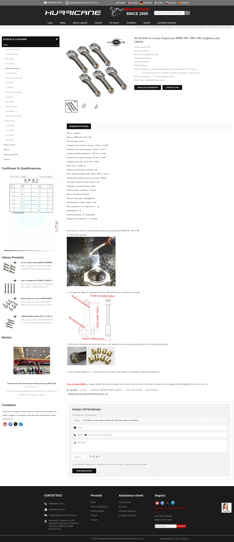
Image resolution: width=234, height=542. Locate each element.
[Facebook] (10, 424)
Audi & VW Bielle (12, 54)
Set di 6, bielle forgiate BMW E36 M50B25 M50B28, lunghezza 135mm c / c (37, 262)
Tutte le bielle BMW (76, 384)
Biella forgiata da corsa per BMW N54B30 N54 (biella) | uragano (37, 298)
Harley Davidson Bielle (13, 92)
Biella (62, 23)
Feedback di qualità (127, 515)
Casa (50, 23)
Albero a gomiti (80, 23)
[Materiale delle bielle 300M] (30, 212)
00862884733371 (55, 3)
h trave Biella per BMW (134, 390)
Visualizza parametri (147, 87)
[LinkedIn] (21, 424)
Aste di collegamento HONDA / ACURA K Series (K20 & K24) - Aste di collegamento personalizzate (37, 280)
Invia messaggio (84, 471)
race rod (83, 390)
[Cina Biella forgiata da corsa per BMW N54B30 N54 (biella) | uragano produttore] (10, 305)
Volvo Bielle (10, 135)
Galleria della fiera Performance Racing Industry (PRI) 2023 (30, 383)
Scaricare (123, 507)
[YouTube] (5, 424)
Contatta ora (172, 87)
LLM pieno (184, 539)
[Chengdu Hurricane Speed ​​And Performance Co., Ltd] (98, 12)
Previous (3, 205)
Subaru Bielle (10, 121)
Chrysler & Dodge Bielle (14, 78)
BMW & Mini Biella (164, 27)
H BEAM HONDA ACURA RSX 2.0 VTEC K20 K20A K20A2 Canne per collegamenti (37, 316)
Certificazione (125, 502)
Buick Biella (10, 64)
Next (58, 205)
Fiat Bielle (9, 83)
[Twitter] (15, 424)
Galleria (7, 159)
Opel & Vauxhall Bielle (13, 116)
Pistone (98, 23)
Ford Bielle (9, 87)
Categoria (147, 27)
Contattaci (131, 23)
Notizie (146, 23)
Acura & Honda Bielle (13, 49)
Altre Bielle (10, 140)
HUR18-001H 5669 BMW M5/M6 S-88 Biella (106, 390)
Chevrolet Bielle (11, 73)
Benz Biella (10, 59)
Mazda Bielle (10, 102)
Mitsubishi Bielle (11, 106)
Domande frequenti (166, 23)
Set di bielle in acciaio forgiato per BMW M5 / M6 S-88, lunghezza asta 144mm (111, 420)
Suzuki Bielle (10, 125)
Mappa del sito (166, 539)
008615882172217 (57, 510)
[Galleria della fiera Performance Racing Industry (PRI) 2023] (30, 360)
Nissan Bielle (10, 111)
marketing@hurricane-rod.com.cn (83, 3)
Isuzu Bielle (10, 97)
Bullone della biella (11, 154)
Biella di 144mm (151, 390)
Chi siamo (114, 23)
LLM (176, 539)
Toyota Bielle (10, 130)
